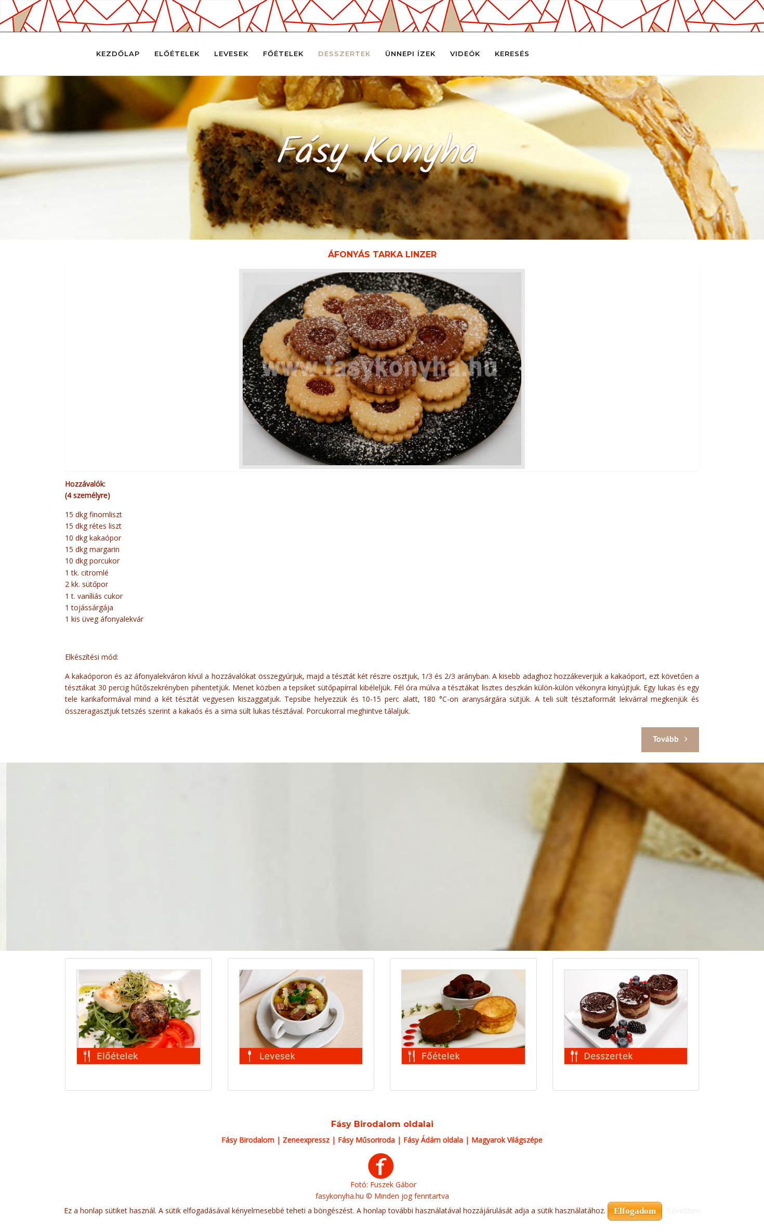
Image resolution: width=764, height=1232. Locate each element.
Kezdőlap (118, 53)
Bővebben (683, 1210)
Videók (465, 53)
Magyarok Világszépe (507, 1140)
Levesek (231, 53)
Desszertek (344, 53)
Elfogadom (635, 1211)
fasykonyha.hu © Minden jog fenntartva (382, 1196)
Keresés (512, 53)
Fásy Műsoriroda (366, 1140)
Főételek (283, 53)
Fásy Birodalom (247, 1140)
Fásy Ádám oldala (433, 1140)
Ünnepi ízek (410, 53)
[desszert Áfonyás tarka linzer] (382, 369)
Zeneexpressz (306, 1140)
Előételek (177, 53)
